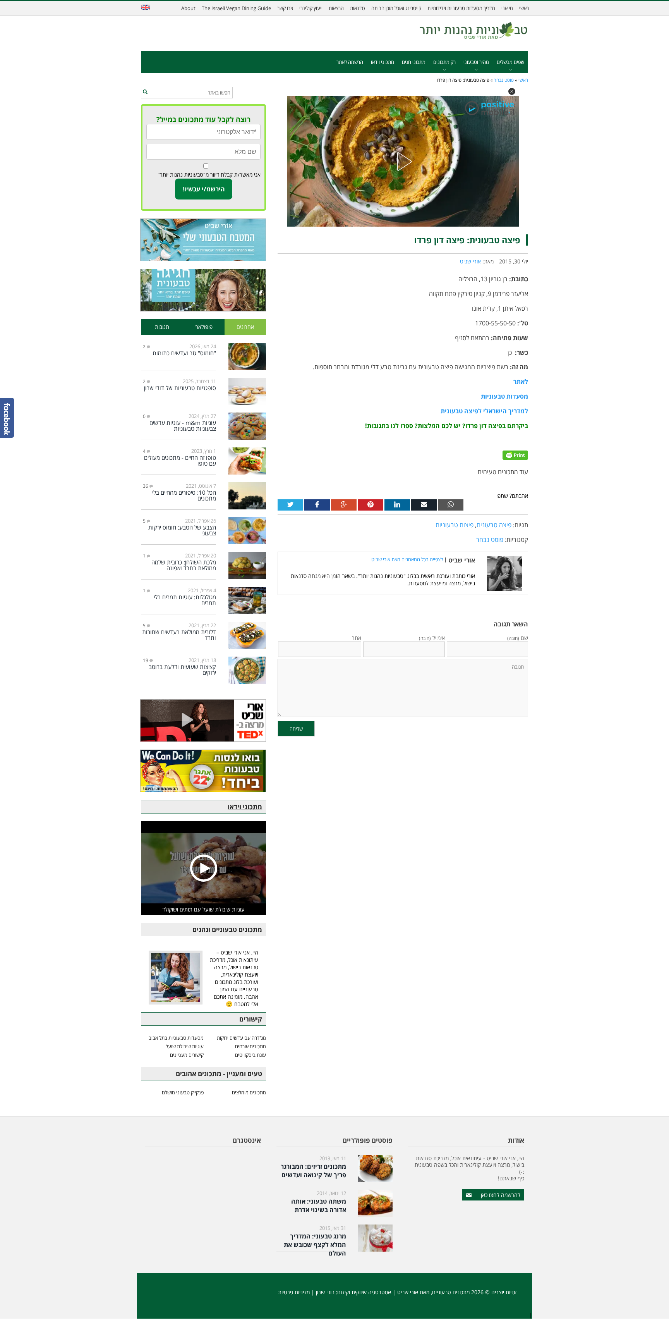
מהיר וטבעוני (476, 61)
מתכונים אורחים (250, 1046)
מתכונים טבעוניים (451, 1292)
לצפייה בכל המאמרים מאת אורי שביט (407, 559)
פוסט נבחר (504, 80)
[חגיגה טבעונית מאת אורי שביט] (203, 290)
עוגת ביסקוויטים (250, 1054)
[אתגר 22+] (203, 771)
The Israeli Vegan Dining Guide (236, 8)
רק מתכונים (444, 61)
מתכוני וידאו (382, 61)
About (188, 8)
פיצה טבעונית (494, 525)
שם (517, 638)
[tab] (245, 327)
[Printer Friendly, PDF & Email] (515, 454)
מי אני (507, 8)
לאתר (520, 381)
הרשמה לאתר (349, 61)
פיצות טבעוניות (454, 525)
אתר (356, 638)
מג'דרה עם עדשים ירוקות (241, 1037)
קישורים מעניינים (187, 1054)
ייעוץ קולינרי (310, 8)
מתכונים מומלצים (249, 1092)
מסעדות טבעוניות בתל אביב (176, 1037)
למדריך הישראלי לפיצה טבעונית (484, 411)
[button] (511, 91)
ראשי (524, 8)
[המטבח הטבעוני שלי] (203, 239)
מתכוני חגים (413, 61)
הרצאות (336, 8)
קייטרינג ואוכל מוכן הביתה (396, 8)
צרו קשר (285, 8)
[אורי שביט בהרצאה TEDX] (203, 720)
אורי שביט (470, 261)
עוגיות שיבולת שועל (185, 1046)
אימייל (432, 638)
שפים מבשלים (510, 61)
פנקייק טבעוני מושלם (183, 1092)
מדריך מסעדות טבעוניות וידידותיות (461, 8)
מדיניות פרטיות (294, 1292)
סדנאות (357, 8)
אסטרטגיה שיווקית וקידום (364, 1292)
